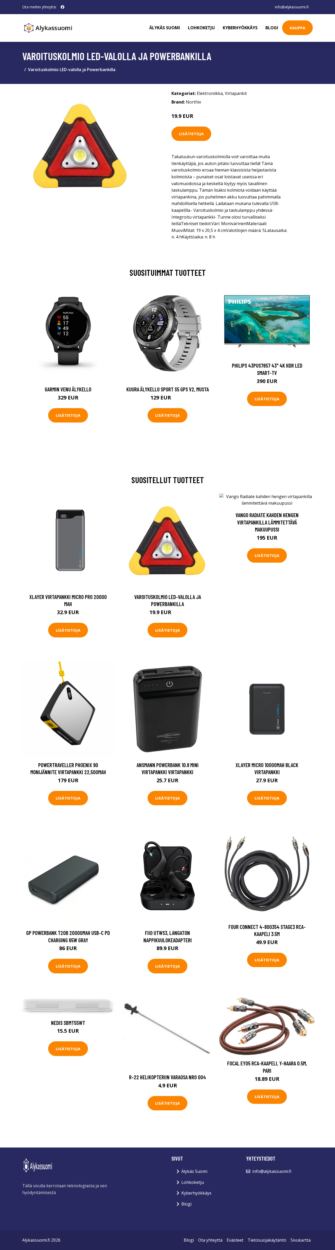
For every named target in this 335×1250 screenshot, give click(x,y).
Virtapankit (236, 93)
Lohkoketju (201, 28)
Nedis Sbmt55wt (68, 1022)
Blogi (271, 28)
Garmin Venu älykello (68, 389)
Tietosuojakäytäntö (267, 1240)
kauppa (297, 27)
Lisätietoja (191, 133)
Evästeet (235, 1240)
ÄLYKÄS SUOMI (164, 28)
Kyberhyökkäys (240, 28)
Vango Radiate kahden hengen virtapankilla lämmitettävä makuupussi (267, 522)
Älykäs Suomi (194, 1171)
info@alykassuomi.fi (292, 6)
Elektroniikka (210, 93)
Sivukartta (301, 1240)
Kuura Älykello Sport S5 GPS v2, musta (167, 389)
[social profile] (62, 7)
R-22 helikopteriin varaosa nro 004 (167, 1077)
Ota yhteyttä (210, 1240)
